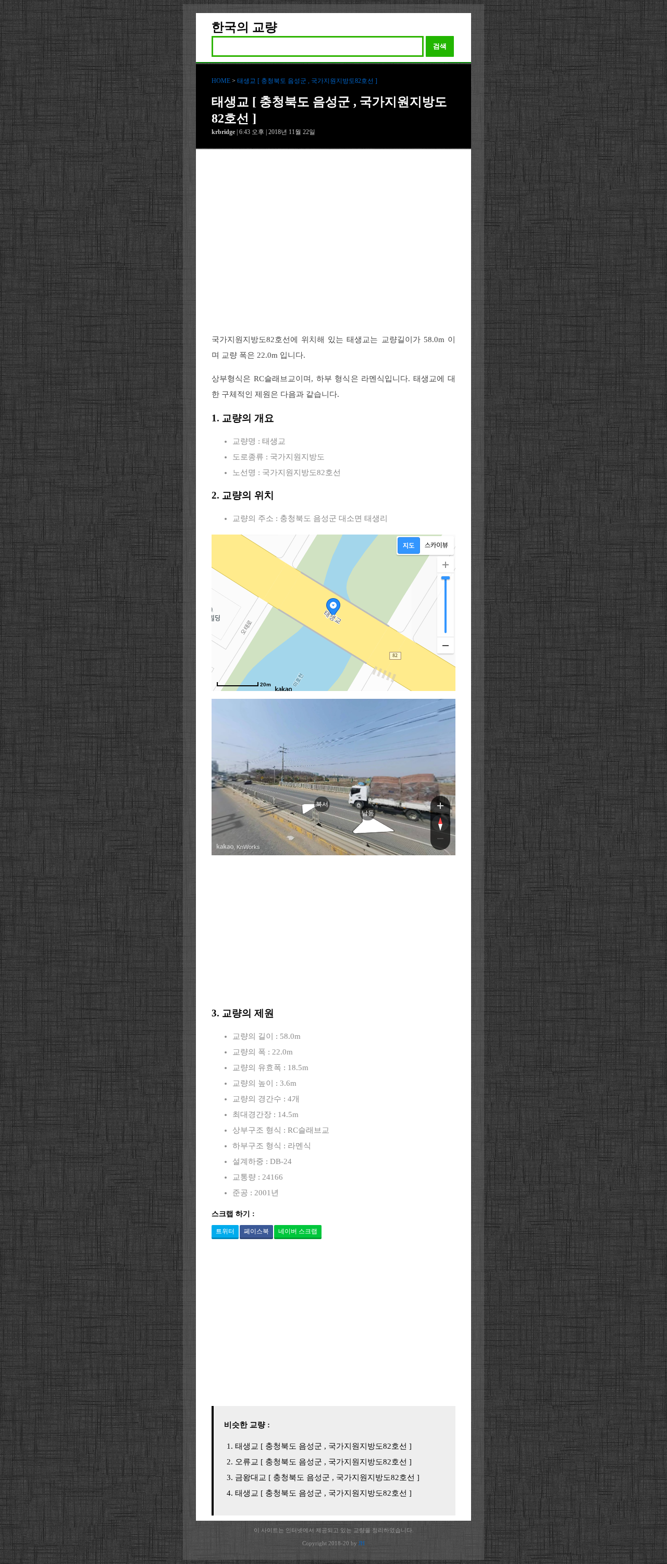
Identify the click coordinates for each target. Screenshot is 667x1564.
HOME (221, 80)
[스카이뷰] (436, 545)
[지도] (409, 545)
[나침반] (440, 823)
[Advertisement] (333, 249)
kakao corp (225, 847)
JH (362, 1543)
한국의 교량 (244, 27)
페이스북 (256, 1231)
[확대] (445, 564)
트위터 (225, 1231)
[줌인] (440, 805)
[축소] (445, 645)
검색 (440, 46)
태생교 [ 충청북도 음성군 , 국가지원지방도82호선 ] (307, 80)
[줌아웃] (440, 840)
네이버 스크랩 (297, 1231)
